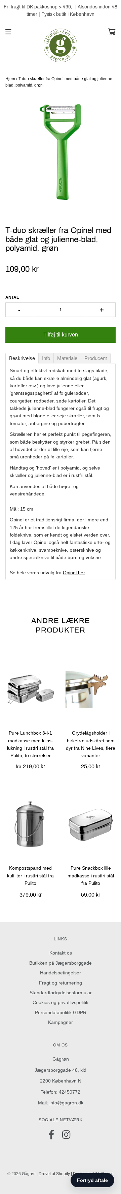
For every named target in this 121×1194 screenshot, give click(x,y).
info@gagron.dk (66, 1102)
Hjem (10, 78)
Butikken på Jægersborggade (60, 963)
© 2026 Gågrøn (21, 1173)
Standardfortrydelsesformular (61, 992)
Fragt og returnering (60, 983)
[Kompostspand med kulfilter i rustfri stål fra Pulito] (30, 824)
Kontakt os (60, 953)
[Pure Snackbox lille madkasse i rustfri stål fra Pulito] (91, 824)
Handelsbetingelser (60, 972)
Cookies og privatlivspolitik (60, 1002)
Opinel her (74, 572)
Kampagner (60, 1022)
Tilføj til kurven (60, 334)
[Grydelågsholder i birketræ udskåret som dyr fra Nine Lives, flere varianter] (91, 688)
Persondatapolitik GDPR (60, 1012)
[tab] (22, 358)
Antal (12, 297)
